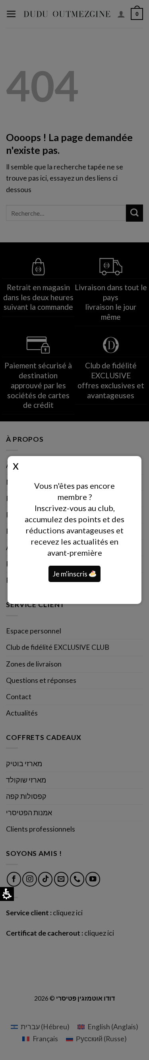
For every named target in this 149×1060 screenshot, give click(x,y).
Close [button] (16, 465)
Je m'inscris (70, 574)
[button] (92, 574)
